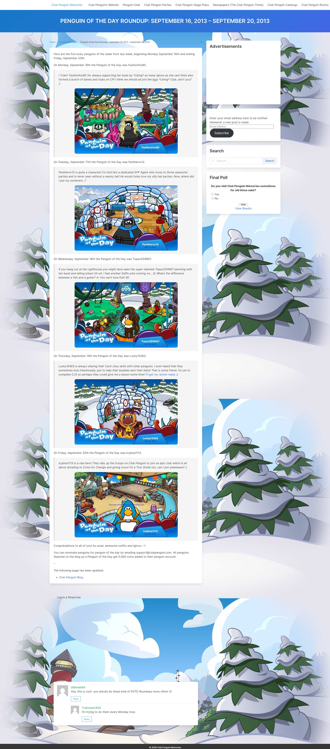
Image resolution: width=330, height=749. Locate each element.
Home (52, 42)
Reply (76, 698)
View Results (243, 208)
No (216, 198)
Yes (216, 194)
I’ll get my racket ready (160, 374)
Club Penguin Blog (68, 42)
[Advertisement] (243, 77)
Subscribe (221, 133)
